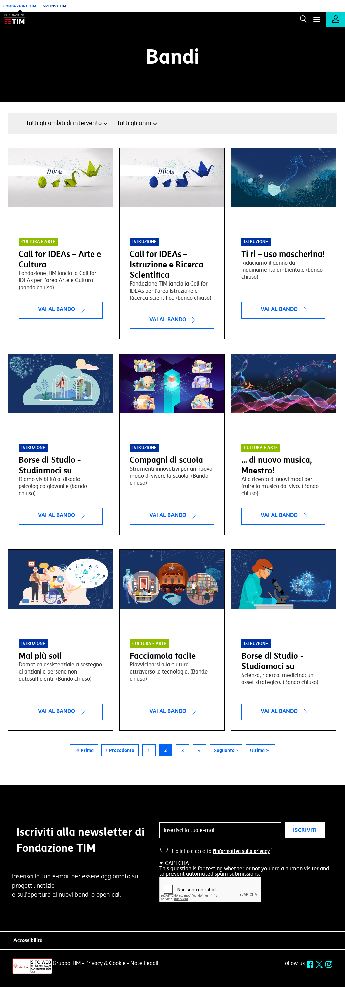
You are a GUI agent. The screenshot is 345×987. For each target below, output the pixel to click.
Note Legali (144, 963)
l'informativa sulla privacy (241, 851)
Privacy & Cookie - (107, 963)
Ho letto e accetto (222, 851)
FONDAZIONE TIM (19, 6)
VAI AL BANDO (56, 309)
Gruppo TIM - (68, 963)
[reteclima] (32, 972)
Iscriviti (305, 830)
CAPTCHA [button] (177, 863)
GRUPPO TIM (54, 6)
